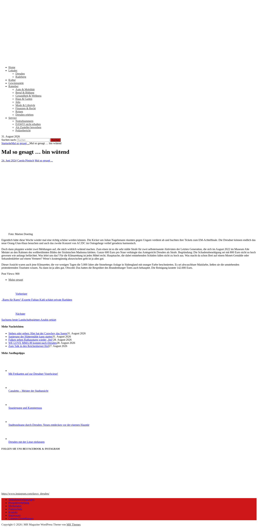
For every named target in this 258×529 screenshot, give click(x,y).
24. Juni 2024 (8, 160)
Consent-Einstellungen (21, 518)
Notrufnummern (24, 121)
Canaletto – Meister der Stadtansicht (28, 390)
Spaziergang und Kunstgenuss (25, 407)
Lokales (12, 70)
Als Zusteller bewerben (28, 127)
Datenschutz (15, 509)
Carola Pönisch (25, 160)
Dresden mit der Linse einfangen (26, 441)
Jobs (17, 102)
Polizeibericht (23, 130)
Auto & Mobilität (25, 89)
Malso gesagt (15, 279)
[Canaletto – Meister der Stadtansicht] (21, 387)
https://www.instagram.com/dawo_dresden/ (25, 493)
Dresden (20, 73)
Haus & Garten (23, 98)
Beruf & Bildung (24, 92)
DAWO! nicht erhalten (28, 124)
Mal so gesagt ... (44, 160)
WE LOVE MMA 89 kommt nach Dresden (32, 342)
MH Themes (74, 524)
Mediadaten (14, 505)
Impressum (14, 515)
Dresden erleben (24, 114)
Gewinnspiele (16, 83)
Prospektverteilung (18, 502)
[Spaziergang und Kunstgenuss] (21, 404)
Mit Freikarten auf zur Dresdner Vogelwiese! (33, 373)
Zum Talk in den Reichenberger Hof (28, 346)
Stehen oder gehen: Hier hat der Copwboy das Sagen (37, 333)
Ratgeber (13, 86)
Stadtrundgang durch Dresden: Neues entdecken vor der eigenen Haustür (48, 424)
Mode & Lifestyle (25, 105)
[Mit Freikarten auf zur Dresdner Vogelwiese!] (21, 370)
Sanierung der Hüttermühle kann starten (30, 336)
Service (12, 117)
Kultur (12, 79)
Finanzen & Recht (25, 108)
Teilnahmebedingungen (21, 499)
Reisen (19, 111)
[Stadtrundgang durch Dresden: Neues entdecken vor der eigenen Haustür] (21, 421)
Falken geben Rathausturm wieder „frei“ (30, 339)
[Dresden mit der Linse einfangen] (21, 438)
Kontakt (12, 512)
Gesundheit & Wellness (28, 95)
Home (11, 67)
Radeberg (20, 76)
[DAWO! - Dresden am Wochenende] (129, 61)
